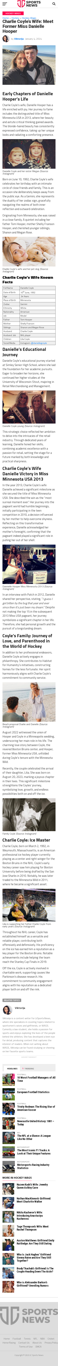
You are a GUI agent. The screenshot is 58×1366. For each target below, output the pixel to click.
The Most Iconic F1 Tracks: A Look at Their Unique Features (34, 1152)
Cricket (51, 1338)
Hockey (15, 18)
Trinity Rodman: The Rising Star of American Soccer (36, 1108)
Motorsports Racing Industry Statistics (33, 1166)
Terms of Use (26, 1346)
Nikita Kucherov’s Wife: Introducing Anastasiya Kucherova (30, 1215)
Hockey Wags (29, 18)
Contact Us (24, 1342)
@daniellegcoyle (39, 343)
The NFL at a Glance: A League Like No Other (34, 1137)
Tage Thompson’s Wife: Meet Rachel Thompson (33, 1228)
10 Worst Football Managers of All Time (36, 1079)
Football (17, 1338)
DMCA (38, 1346)
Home (5, 18)
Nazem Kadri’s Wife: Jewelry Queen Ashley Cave (32, 1186)
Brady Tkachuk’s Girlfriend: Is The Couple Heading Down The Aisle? (35, 1270)
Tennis (27, 1338)
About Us (37, 1342)
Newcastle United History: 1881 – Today (35, 1123)
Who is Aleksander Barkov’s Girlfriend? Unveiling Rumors (33, 1284)
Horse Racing (9, 1342)
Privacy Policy (51, 1342)
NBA (42, 1338)
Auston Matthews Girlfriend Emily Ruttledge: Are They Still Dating (35, 1242)
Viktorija (19, 39)
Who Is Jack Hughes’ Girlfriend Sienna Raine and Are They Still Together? (34, 1257)
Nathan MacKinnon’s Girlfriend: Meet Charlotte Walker (34, 1200)
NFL (35, 1338)
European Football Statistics (33, 1092)
